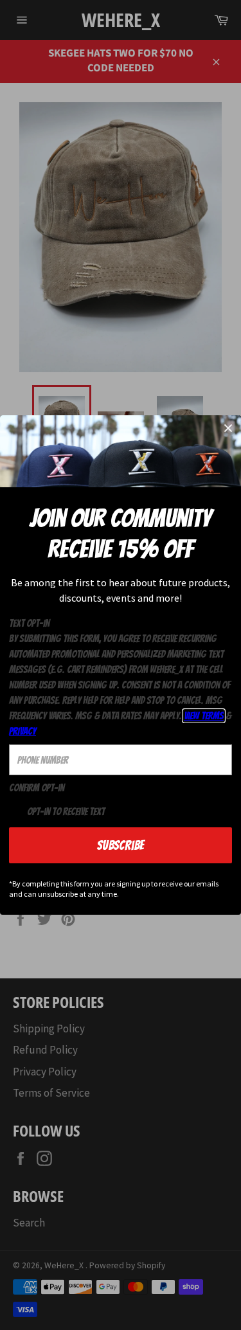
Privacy (22, 731)
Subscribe (120, 845)
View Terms (204, 715)
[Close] (228, 428)
